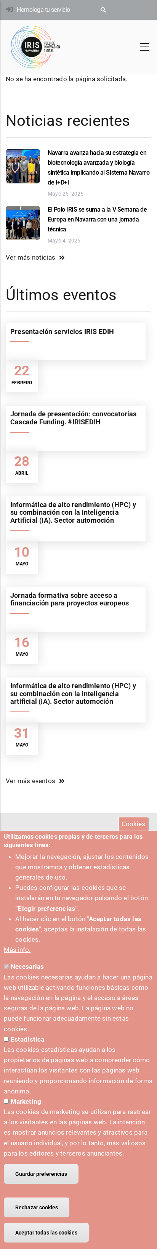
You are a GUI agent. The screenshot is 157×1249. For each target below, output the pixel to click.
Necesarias (27, 966)
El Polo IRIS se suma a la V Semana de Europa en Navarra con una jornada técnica (97, 219)
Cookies (133, 824)
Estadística (28, 1039)
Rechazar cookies (36, 1207)
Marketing (26, 1101)
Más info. (17, 950)
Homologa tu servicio (43, 9)
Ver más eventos (30, 781)
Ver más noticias (30, 257)
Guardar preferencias (41, 1174)
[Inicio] (35, 46)
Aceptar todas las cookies (46, 1233)
